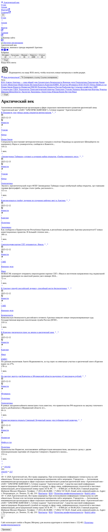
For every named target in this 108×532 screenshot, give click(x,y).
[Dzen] (5, 50)
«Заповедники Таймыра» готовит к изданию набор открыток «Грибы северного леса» (40, 156)
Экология (25, 92)
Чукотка (103, 89)
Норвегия (25, 87)
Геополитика (82, 82)
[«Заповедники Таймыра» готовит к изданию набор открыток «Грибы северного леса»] (2, 198)
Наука (93, 85)
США (16, 89)
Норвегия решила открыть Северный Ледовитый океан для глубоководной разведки (39, 420)
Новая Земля (7, 87)
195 (5, 472)
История (34, 85)
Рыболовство (68, 87)
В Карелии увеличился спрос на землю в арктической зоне (28, 332)
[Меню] (3, 15)
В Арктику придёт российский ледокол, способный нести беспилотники (34, 288)
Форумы (95, 89)
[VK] (2, 50)
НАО (81, 85)
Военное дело (69, 82)
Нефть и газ (101, 85)
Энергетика (46, 92)
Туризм (68, 89)
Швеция (5, 92)
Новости (17, 87)
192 (8, 467)
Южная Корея (58, 92)
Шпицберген (15, 92)
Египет (4, 85)
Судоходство (7, 89)
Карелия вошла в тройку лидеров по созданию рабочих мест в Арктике (33, 200)
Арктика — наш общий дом (25, 82)
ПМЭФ (34, 87)
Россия (58, 87)
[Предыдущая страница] (2, 464)
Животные (13, 85)
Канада (41, 85)
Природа (51, 87)
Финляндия (85, 89)
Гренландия (93, 82)
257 (11, 472)
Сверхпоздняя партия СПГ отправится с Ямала (22, 244)
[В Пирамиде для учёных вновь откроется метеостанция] (2, 154)
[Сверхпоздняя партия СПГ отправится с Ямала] (2, 286)
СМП (95, 87)
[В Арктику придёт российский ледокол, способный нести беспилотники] (2, 330)
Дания (101, 82)
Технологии (24, 89)
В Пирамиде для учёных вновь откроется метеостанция (26, 112)
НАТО (87, 85)
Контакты (42, 493)
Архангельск (44, 82)
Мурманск (73, 85)
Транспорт (60, 89)
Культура (64, 85)
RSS (3, 82)
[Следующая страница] (2, 474)
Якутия (68, 92)
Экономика (35, 92)
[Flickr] (7, 50)
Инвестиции (24, 85)
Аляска (8, 82)
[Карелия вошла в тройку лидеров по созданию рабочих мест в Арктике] (2, 242)
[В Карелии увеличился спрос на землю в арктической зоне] (2, 374)
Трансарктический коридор (42, 89)
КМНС (56, 85)
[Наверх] (3, 515)
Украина (76, 89)
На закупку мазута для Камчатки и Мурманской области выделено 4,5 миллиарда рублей (41, 376)
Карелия (49, 85)
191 (5, 467)
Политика (42, 87)
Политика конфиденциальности (68, 493)
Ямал (74, 92)
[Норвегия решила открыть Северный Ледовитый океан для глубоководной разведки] (2, 461)
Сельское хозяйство (84, 87)
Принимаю (6, 530)
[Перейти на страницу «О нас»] (54, 41)
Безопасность (56, 82)
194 (2, 472)
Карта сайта (90, 493)
